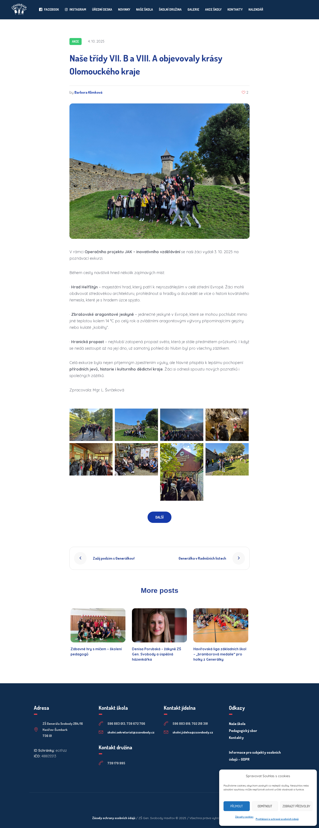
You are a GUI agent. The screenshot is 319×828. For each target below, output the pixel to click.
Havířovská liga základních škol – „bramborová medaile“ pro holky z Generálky (219, 654)
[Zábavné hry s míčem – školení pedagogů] (98, 625)
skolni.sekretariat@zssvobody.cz (131, 732)
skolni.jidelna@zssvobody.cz (193, 732)
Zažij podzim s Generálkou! (114, 558)
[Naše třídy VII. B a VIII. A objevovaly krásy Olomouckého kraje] (159, 170)
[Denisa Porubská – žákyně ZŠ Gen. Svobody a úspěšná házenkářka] (159, 625)
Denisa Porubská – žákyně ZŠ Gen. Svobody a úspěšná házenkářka (156, 654)
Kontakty (236, 737)
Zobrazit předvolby (296, 806)
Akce (75, 41)
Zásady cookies (244, 816)
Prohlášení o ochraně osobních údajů (277, 819)
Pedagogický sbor (243, 730)
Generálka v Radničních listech (202, 558)
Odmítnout (265, 806)
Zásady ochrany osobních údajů (113, 818)
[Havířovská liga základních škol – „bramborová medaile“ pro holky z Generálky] (220, 625)
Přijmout (236, 806)
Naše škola (237, 723)
